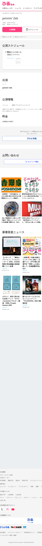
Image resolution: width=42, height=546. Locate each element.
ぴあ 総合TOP (5, 13)
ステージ (9, 497)
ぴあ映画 (10, 495)
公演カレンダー (5, 478)
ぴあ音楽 (12, 13)
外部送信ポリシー (29, 532)
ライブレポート (23, 486)
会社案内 (2, 532)
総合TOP (2, 495)
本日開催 (2, 480)
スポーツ (26, 497)
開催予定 (10, 480)
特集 (32, 486)
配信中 (18, 480)
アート (2, 497)
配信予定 (25, 480)
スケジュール (33, 29)
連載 (37, 486)
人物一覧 (2, 500)
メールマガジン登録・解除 (8, 535)
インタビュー (27, 8)
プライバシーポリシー (15, 532)
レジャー (34, 497)
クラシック (17, 497)
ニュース (18, 8)
